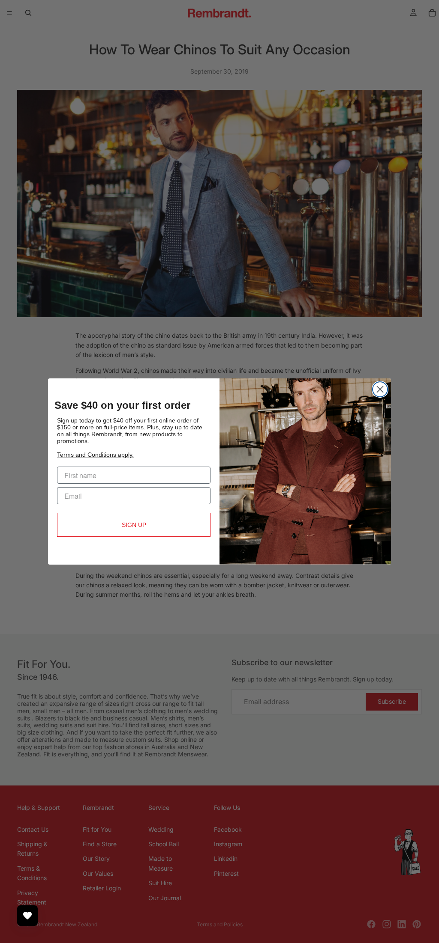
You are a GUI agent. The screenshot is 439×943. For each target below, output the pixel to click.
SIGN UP (134, 524)
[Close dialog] (380, 389)
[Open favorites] (27, 915)
